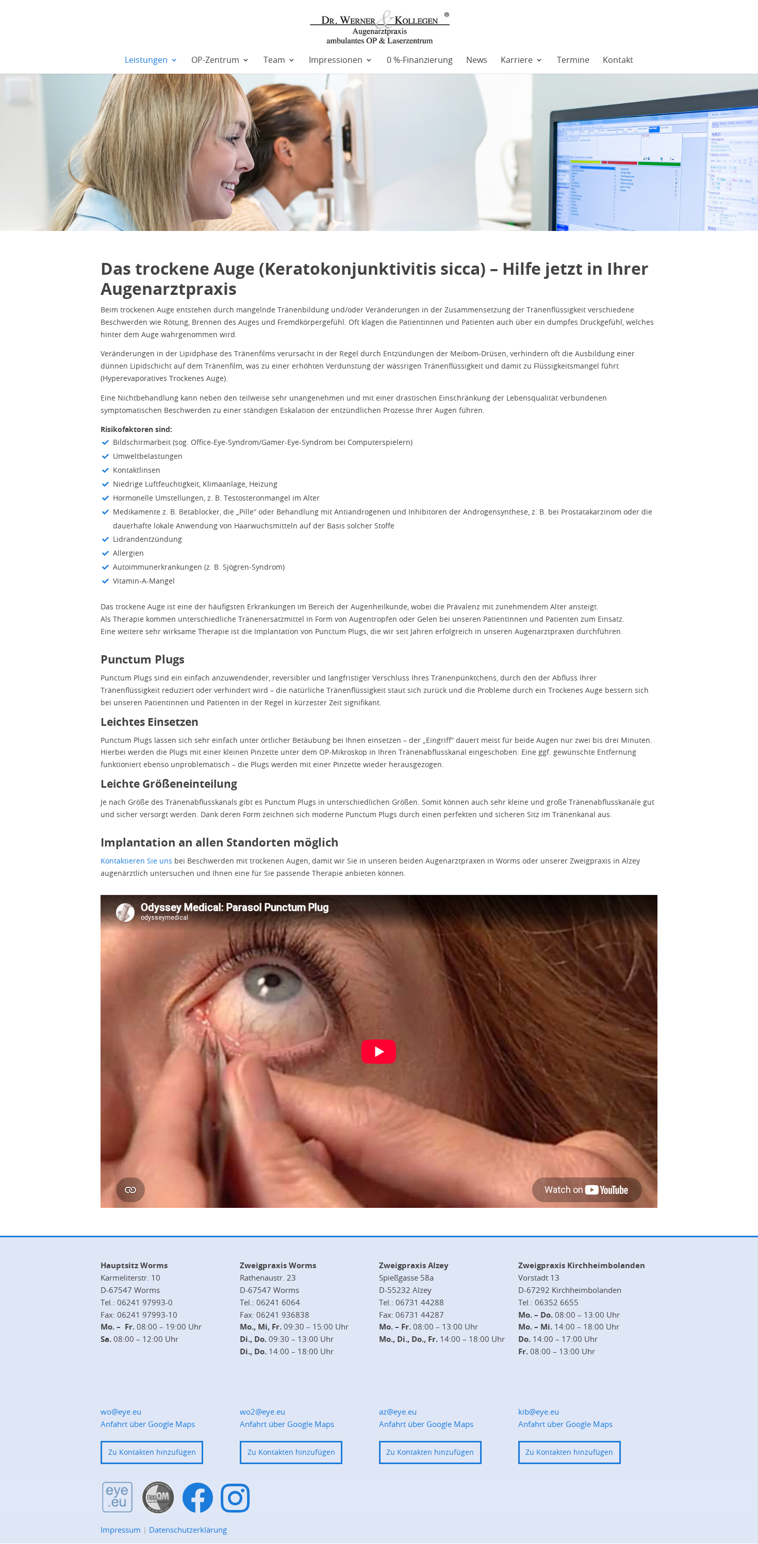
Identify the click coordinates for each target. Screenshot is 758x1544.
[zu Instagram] (235, 1498)
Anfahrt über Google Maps (148, 1424)
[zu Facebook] (197, 1498)
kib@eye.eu (538, 1411)
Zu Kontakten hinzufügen (152, 1452)
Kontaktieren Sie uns (136, 861)
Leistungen (146, 60)
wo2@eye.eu (262, 1411)
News (476, 60)
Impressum (121, 1529)
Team (274, 60)
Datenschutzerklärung (188, 1529)
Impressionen (335, 60)
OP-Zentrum (215, 60)
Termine (573, 60)
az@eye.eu (398, 1411)
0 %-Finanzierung (420, 60)
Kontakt (618, 60)
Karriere (517, 60)
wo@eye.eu (121, 1411)
